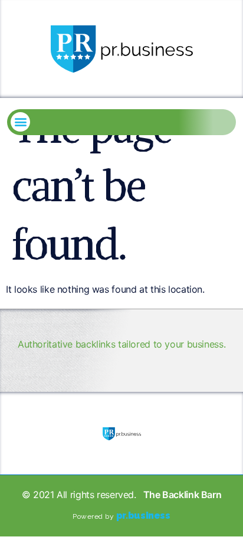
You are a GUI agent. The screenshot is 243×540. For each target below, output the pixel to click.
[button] (20, 122)
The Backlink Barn (182, 494)
